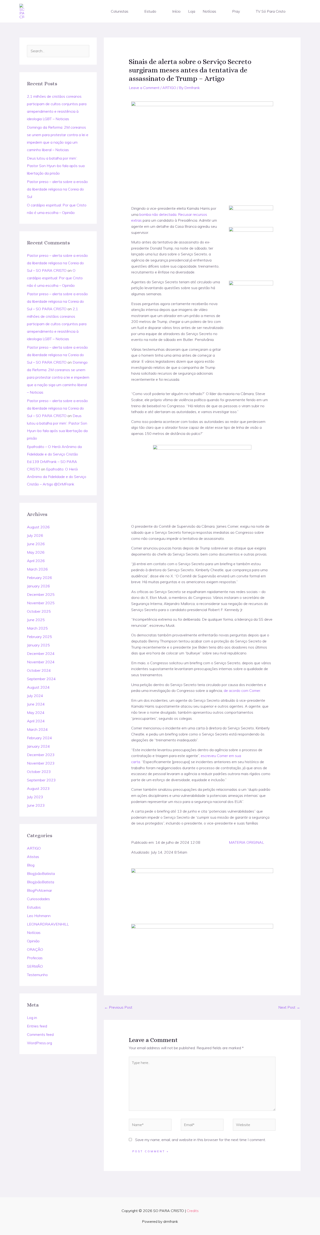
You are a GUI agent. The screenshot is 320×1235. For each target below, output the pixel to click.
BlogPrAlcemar (39, 890)
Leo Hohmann (39, 915)
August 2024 (38, 687)
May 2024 (36, 712)
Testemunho (37, 974)
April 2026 (36, 560)
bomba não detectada (157, 214)
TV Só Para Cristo (271, 11)
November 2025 (41, 603)
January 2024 (38, 746)
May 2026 (36, 552)
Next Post (289, 1007)
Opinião (33, 941)
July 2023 (35, 797)
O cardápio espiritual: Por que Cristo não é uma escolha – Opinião (55, 278)
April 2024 (36, 721)
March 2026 (37, 569)
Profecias (35, 957)
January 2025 (38, 645)
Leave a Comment (144, 87)
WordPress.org (39, 1043)
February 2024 (39, 737)
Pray (236, 11)
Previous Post (118, 1007)
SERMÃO (35, 966)
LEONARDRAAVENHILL (48, 924)
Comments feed (40, 1034)
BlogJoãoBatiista (41, 873)
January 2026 (38, 586)
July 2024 (35, 695)
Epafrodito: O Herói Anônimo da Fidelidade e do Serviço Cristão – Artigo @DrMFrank (56, 476)
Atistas (33, 856)
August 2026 (38, 527)
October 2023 (39, 771)
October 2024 (39, 670)
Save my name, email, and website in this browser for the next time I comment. (200, 1139)
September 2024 (41, 678)
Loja (191, 11)
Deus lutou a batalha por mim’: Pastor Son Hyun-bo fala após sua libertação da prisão (56, 165)
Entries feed (37, 1026)
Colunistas (119, 11)
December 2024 (41, 653)
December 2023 (41, 754)
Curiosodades (38, 898)
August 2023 (38, 788)
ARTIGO (34, 848)
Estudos (34, 907)
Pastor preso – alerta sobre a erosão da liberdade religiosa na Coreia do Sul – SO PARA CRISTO (57, 263)
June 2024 (36, 704)
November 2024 (41, 662)
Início (176, 11)
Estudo (150, 11)
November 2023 (41, 763)
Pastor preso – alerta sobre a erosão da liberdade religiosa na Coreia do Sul (57, 189)
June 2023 (36, 805)
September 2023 (41, 780)
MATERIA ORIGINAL (246, 842)
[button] (130, 11)
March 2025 (37, 628)
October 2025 (39, 611)
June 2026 (36, 543)
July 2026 (35, 535)
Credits (193, 1210)
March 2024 (37, 729)
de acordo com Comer (242, 690)
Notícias (209, 11)
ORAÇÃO (35, 949)
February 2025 (39, 636)
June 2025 (36, 619)
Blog (30, 865)
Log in (32, 1017)
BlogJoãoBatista (40, 882)
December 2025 (41, 594)
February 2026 (39, 577)
